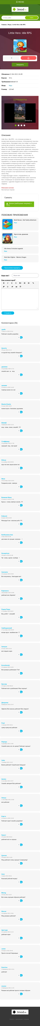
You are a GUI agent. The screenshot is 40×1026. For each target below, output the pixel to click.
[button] (15, 125)
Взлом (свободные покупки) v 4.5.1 (19, 204)
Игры (10, 85)
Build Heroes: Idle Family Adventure (25, 220)
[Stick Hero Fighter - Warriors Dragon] (2, 256)
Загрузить (20, 64)
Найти (31, 18)
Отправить (7, 313)
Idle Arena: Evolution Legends (13, 248)
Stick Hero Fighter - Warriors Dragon (15, 257)
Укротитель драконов (21, 234)
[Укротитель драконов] (7, 238)
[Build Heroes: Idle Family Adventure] (7, 224)
